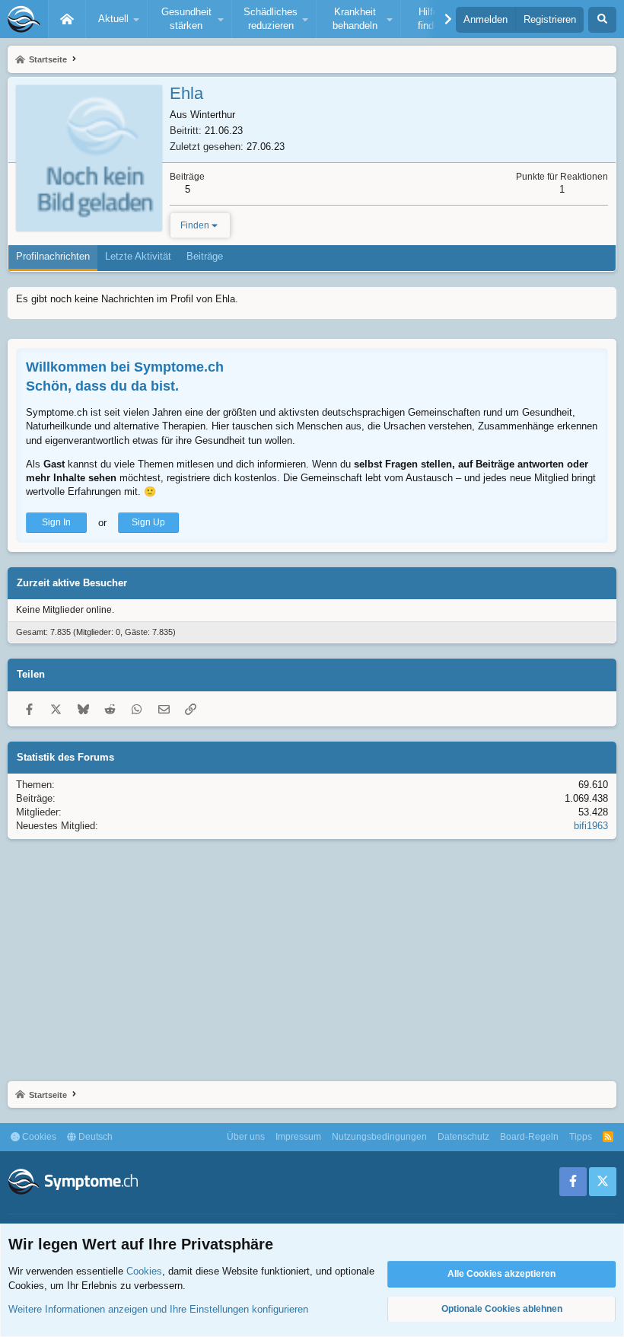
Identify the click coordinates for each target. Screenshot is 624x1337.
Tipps (580, 1136)
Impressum (298, 1136)
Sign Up (148, 522)
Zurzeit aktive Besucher (72, 583)
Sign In (56, 522)
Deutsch (94, 1136)
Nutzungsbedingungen (379, 1136)
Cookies (38, 1136)
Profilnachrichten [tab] (53, 256)
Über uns (246, 1136)
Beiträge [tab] (204, 256)
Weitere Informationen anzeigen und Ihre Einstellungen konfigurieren (158, 1309)
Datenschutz (463, 1136)
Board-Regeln (529, 1136)
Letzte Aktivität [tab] (138, 256)
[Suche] (602, 20)
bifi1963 (591, 825)
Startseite (67, 19)
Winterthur (212, 114)
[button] (116, 19)
